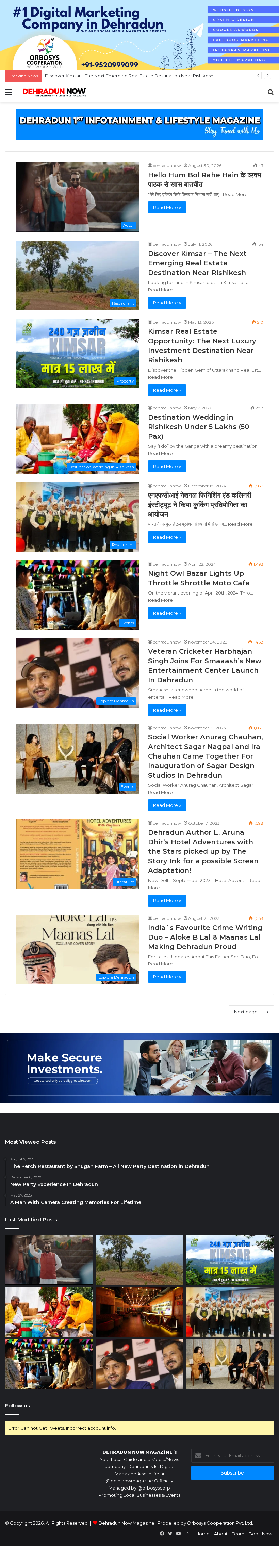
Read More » (167, 207)
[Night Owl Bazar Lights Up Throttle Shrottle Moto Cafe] (49, 1364)
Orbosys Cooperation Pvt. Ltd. (220, 1523)
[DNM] (54, 92)
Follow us (17, 1405)
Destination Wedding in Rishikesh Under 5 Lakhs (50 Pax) (198, 426)
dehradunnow (167, 165)
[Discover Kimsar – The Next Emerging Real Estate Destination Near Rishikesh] (139, 1260)
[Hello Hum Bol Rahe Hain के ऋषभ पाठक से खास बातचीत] (49, 1260)
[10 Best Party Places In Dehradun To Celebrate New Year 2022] (139, 1312)
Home (203, 1533)
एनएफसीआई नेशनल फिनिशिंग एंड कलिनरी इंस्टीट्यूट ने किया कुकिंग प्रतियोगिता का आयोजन (199, 504)
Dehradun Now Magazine (126, 1523)
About (221, 1533)
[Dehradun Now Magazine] (139, 123)
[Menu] (8, 94)
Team (238, 1533)
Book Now (260, 1533)
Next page (246, 1011)
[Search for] (270, 94)
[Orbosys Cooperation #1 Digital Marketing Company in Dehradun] (139, 34)
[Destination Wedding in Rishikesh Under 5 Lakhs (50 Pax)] (49, 1312)
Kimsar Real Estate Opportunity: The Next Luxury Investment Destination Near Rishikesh (141, 75)
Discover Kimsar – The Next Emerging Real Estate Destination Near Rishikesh (197, 263)
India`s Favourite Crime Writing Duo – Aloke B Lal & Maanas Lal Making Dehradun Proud (205, 937)
